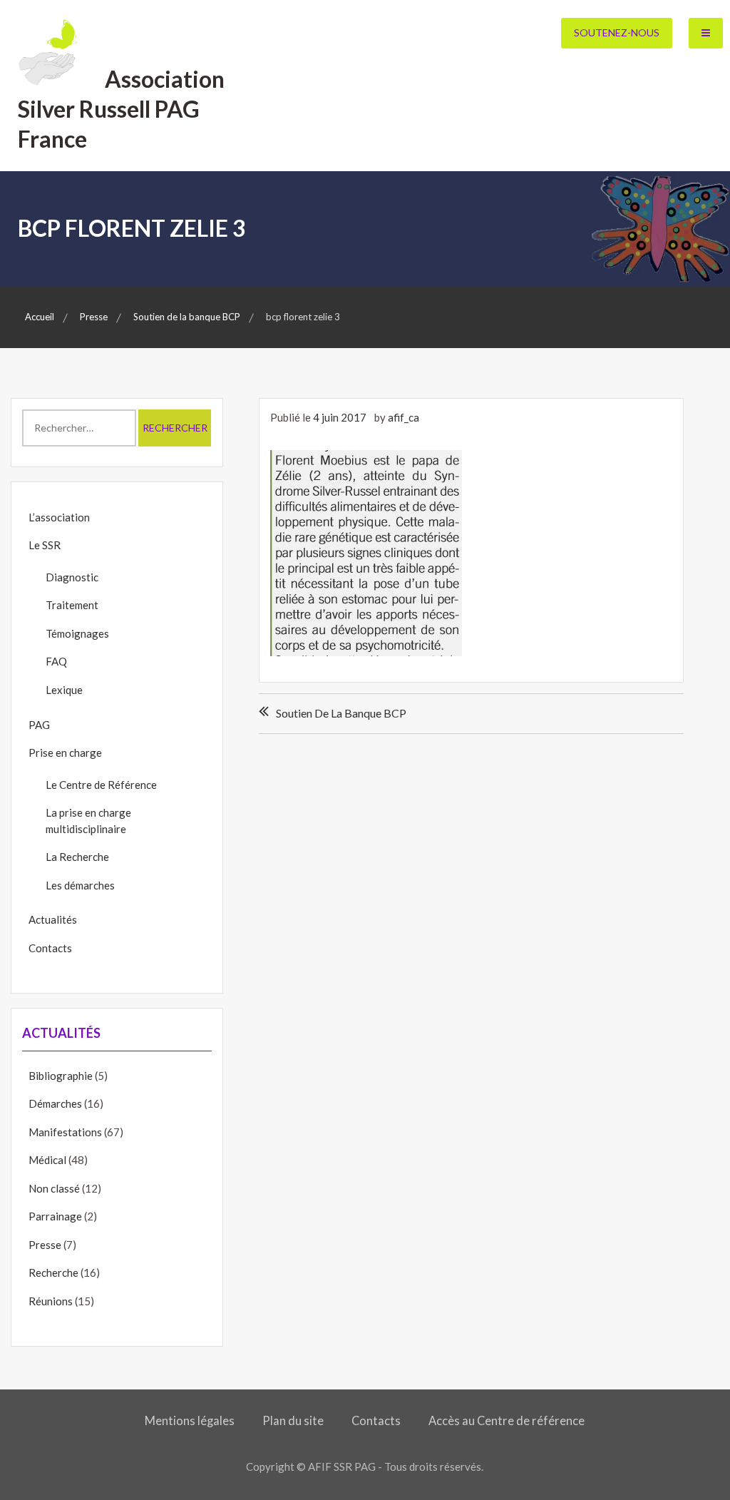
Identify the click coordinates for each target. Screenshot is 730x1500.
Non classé (54, 1188)
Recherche (53, 1272)
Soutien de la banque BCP (341, 713)
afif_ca (403, 417)
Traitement (72, 604)
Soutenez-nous (616, 32)
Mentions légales (190, 1421)
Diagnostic (72, 577)
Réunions (51, 1301)
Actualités (53, 919)
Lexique (64, 689)
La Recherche (77, 856)
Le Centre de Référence (101, 784)
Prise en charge (65, 752)
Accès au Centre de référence (506, 1421)
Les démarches (80, 885)
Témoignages (77, 633)
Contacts (50, 948)
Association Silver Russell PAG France (121, 108)
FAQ (56, 661)
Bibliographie (61, 1075)
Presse (45, 1244)
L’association (59, 517)
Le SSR (45, 545)
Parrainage (55, 1216)
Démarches (55, 1103)
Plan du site (293, 1421)
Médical (47, 1159)
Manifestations (65, 1132)
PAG (39, 724)
